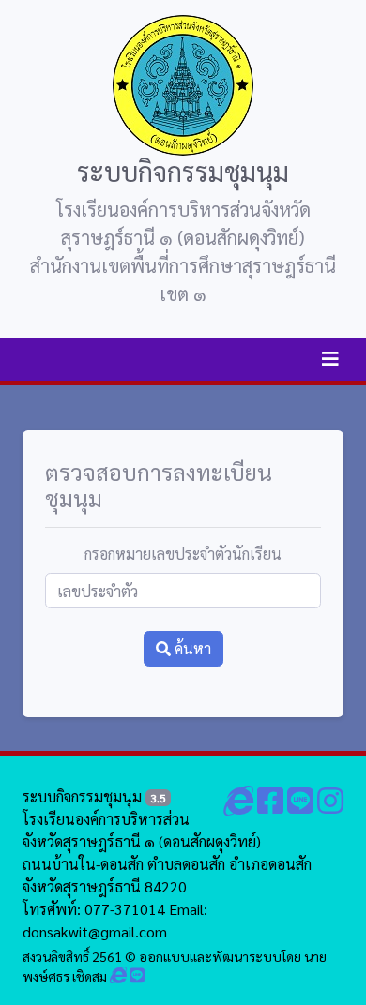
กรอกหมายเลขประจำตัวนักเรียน (183, 553)
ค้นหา (191, 648)
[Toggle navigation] (330, 359)
